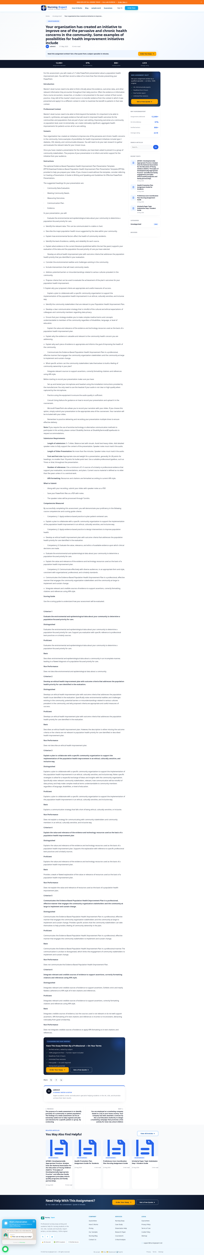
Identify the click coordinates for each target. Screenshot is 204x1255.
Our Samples (93, 1232)
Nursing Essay (119, 1221)
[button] (5, 1249)
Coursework (119, 1236)
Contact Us (92, 1240)
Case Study (119, 1224)
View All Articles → (148, 1133)
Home (48, 16)
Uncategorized (57, 16)
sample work (96, 8)
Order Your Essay (146, 54)
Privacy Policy (146, 1224)
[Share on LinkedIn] (61, 1080)
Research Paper (120, 1232)
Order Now (131, 8)
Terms (154, 1252)
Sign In (119, 8)
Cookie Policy (146, 1232)
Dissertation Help (121, 1228)
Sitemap (144, 1236)
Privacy (149, 1252)
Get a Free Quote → (81, 1070)
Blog (86, 8)
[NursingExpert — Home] (54, 8)
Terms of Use (146, 1228)
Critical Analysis (120, 1240)
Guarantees (108, 8)
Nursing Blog (93, 1236)
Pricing (91, 1228)
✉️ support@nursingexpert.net (152, 1243)
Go (156, 147)
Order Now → (122, 2)
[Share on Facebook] (56, 1080)
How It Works (77, 8)
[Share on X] (51, 1080)
